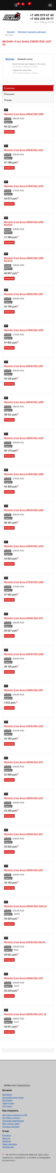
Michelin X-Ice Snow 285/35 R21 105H (24, 402)
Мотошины (7, 1100)
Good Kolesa (11, 17)
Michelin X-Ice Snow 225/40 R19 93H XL (25, 942)
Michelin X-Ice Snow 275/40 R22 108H (24, 474)
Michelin (9, 59)
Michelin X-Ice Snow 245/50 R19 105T (23, 870)
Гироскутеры (8, 1103)
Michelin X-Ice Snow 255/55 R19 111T (23, 834)
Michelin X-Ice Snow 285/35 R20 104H (24, 114)
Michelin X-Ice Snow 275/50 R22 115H (23, 330)
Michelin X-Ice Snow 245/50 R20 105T (23, 294)
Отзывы (8, 100)
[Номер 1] (28, 51)
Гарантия (6, 1141)
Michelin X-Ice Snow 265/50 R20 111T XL (25, 1014)
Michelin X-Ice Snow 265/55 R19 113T (23, 762)
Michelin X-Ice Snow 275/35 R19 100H (24, 582)
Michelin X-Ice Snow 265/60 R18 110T (23, 978)
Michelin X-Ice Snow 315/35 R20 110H (23, 726)
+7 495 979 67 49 (42, 15)
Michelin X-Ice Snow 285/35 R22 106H (24, 510)
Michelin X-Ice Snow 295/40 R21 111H (23, 150)
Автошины (7, 1094)
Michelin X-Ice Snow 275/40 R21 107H (24, 186)
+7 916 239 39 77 (42, 18)
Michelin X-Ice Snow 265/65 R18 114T (23, 618)
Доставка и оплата (11, 1118)
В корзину (9, 132)
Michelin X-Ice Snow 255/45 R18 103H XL (25, 906)
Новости (6, 1138)
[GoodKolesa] (3, 32)
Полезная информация (13, 1121)
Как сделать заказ (11, 1123)
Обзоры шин (8, 1147)
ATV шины (7, 1106)
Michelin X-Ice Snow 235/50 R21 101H (24, 438)
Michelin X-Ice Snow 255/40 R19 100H (24, 654)
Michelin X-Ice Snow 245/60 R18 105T (23, 690)
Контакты (6, 1135)
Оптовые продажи (10, 1126)
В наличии (29, 87)
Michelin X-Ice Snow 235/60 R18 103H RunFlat (24, 223)
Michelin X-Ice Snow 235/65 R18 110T (23, 798)
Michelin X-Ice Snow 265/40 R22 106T (23, 366)
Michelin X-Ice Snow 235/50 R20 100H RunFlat (24, 259)
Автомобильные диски (12, 1097)
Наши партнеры (9, 1144)
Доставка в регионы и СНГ (14, 1115)
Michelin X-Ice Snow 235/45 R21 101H (24, 546)
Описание (9, 94)
